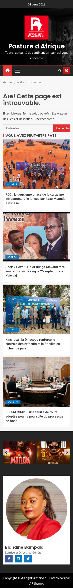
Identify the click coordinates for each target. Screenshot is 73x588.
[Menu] (17, 70)
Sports (12, 257)
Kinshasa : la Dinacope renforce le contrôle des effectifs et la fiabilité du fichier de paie (32, 344)
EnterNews (57, 578)
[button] (17, 70)
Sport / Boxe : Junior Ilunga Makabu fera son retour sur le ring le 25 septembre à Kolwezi (35, 271)
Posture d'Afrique (36, 46)
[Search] (59, 70)
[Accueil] (7, 70)
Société (12, 184)
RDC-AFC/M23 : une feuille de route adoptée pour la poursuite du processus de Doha (34, 416)
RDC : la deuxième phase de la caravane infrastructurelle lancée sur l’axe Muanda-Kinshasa (36, 199)
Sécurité (13, 402)
